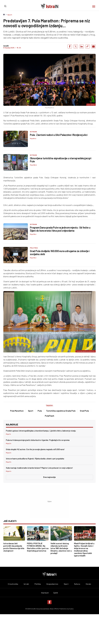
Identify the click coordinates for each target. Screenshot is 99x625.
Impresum (45, 593)
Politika (34, 248)
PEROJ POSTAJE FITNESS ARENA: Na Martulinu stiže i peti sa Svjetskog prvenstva (37, 547)
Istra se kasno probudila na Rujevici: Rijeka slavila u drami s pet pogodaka (35, 458)
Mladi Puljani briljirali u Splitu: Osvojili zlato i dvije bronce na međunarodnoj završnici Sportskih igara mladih (84, 549)
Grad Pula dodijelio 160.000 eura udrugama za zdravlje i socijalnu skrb (59, 252)
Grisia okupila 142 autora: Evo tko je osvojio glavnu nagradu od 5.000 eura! (35, 449)
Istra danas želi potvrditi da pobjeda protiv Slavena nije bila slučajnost (13, 547)
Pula (40, 410)
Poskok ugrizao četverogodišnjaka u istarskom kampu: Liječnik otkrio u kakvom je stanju (41, 431)
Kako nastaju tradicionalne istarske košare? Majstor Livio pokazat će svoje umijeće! (39, 468)
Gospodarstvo (52, 584)
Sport (9, 15)
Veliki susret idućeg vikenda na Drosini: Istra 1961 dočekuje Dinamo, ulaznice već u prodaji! (61, 548)
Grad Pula (84, 410)
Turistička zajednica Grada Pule (61, 410)
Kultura (77, 584)
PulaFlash (49, 415)
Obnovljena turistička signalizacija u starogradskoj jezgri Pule (60, 160)
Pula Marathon (17, 410)
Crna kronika (13, 584)
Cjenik (55, 593)
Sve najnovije (49, 477)
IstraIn (33, 132)
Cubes (71, 609)
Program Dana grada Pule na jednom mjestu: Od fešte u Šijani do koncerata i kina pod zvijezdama (60, 229)
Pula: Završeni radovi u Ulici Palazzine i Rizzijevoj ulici (58, 134)
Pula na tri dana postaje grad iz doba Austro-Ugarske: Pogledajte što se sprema (37, 440)
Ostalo (88, 584)
